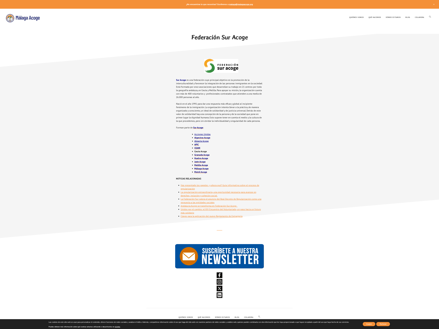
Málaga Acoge (23, 17)
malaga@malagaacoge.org (241, 4)
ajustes (117, 327)
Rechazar (383, 324)
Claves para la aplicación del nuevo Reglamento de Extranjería (211, 216)
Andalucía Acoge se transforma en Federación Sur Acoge (209, 205)
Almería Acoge (201, 141)
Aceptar (369, 324)
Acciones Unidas (202, 134)
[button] (430, 16)
